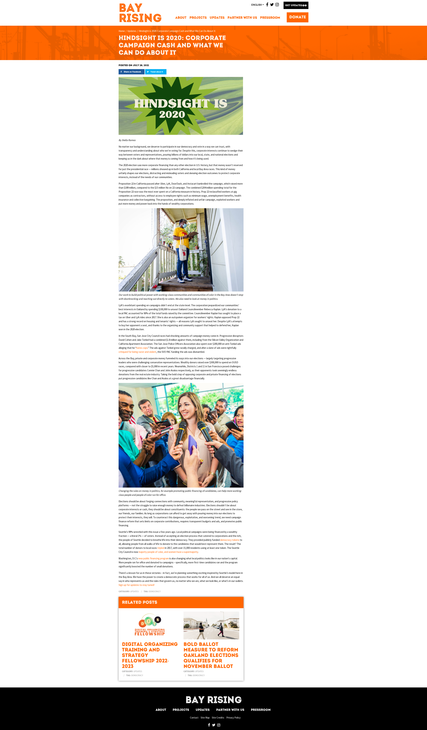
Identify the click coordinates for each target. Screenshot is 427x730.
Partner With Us (242, 18)
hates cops (142, 347)
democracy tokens (229, 539)
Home (122, 31)
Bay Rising (140, 14)
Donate (297, 17)
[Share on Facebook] (132, 71)
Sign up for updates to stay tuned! (136, 585)
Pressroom (270, 18)
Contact (194, 717)
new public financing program (153, 558)
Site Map (205, 717)
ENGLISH (256, 4)
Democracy (155, 591)
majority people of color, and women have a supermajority (168, 551)
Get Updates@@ (296, 5)
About (180, 18)
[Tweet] (155, 71)
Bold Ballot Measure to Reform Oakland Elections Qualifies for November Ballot (210, 655)
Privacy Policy (233, 717)
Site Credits (218, 717)
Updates (217, 18)
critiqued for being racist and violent (137, 351)
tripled (160, 547)
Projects (198, 18)
